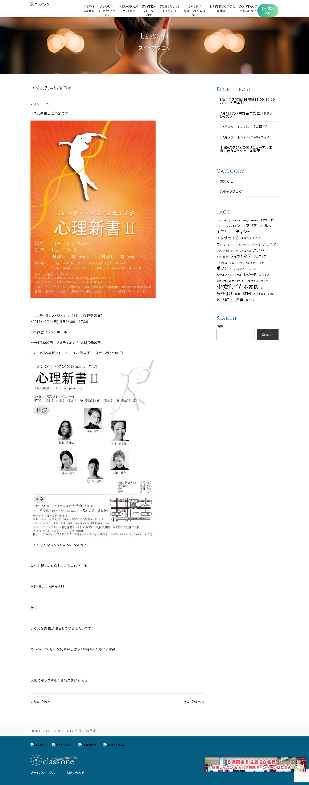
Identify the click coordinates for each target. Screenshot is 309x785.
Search (268, 334)
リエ (239, 275)
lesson (53, 730)
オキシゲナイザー (252, 238)
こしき (220, 226)
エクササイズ (228, 238)
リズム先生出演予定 (80, 730)
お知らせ (226, 181)
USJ (273, 220)
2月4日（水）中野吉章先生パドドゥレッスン (246, 114)
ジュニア (269, 244)
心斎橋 (251, 287)
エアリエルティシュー (236, 232)
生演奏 (237, 300)
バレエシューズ (243, 251)
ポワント (224, 268)
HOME (35, 730)
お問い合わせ (75, 772)
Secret (237, 220)
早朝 (238, 294)
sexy (245, 220)
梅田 (247, 294)
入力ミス (264, 274)
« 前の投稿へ (40, 701)
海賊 (271, 294)
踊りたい (250, 300)
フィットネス (240, 256)
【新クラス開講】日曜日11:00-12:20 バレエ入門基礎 (247, 101)
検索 (220, 325)
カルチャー (225, 244)
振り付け (225, 293)
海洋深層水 (259, 294)
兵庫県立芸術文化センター (231, 281)
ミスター (254, 269)
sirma (255, 220)
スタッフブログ (231, 191)
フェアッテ (260, 256)
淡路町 (223, 299)
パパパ (259, 250)
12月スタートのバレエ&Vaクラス (244, 136)
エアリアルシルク (257, 226)
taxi (264, 219)
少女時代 (229, 286)
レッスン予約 (268, 11)
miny (227, 220)
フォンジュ (222, 263)
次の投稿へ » (194, 701)
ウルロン (232, 226)
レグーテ (250, 274)
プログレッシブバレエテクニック (247, 263)
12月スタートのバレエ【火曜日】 (244, 126)
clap (219, 220)
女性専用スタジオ (258, 281)
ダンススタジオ (225, 251)
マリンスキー (240, 269)
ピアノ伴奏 (222, 257)
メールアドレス (226, 274)
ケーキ (256, 244)
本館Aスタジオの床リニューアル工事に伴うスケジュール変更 (246, 149)
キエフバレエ (243, 245)
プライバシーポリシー (44, 772)
